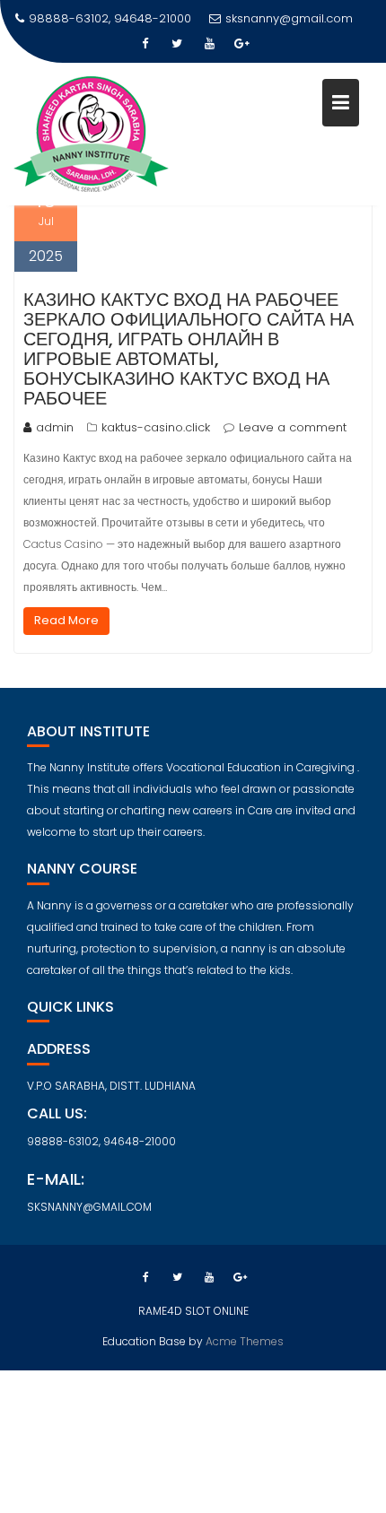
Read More (66, 620)
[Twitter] (176, 44)
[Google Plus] (241, 44)
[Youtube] (209, 44)
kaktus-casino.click (155, 427)
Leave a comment (293, 427)
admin (55, 427)
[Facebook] (144, 44)
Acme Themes (245, 1341)
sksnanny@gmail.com (289, 18)
